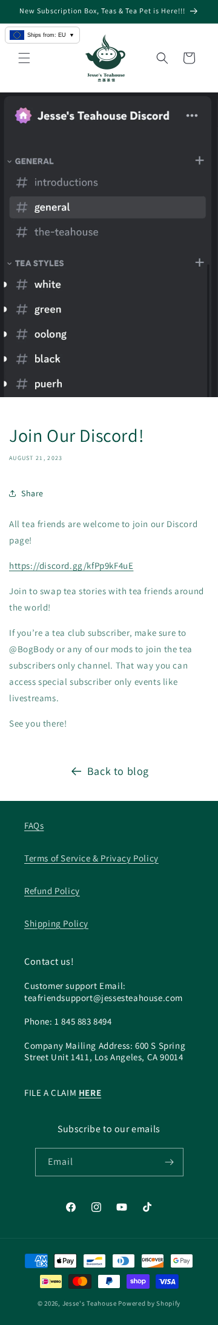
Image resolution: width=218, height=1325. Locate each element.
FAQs (34, 825)
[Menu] (24, 58)
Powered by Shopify (149, 1303)
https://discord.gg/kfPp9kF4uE (71, 565)
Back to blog (118, 771)
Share (32, 493)
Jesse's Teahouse (89, 1303)
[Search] (162, 58)
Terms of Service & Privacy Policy (91, 858)
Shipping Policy (56, 923)
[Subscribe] (169, 1162)
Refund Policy (52, 890)
